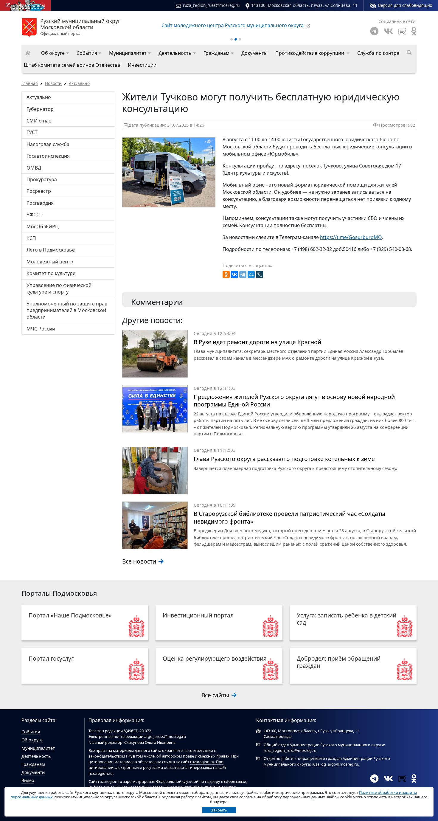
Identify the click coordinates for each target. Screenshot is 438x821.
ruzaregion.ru (202, 761)
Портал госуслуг (51, 658)
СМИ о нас (39, 120)
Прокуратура (42, 179)
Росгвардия (40, 203)
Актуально (79, 83)
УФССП (35, 214)
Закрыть (219, 810)
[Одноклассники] (226, 274)
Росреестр (39, 191)
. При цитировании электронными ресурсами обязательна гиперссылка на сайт (157, 764)
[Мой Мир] (251, 274)
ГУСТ (32, 132)
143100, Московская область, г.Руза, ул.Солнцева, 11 (304, 5)
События (30, 732)
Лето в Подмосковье (51, 249)
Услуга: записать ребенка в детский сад (346, 618)
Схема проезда (277, 736)
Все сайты (216, 695)
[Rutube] (402, 31)
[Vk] (388, 31)
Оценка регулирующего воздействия (215, 658)
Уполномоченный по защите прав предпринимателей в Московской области (67, 310)
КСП (31, 238)
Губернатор (40, 109)
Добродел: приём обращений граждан (338, 662)
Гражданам (33, 764)
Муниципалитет (38, 748)
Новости (53, 83)
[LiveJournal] (259, 274)
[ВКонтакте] (234, 274)
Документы (33, 772)
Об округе (32, 740)
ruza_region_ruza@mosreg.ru (211, 5)
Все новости (140, 561)
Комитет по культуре (51, 273)
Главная (29, 83)
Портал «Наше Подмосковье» (70, 615)
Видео (27, 780)
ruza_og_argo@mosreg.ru (335, 764)
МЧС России (41, 328)
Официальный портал (80, 27)
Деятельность (36, 756)
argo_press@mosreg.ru (165, 736)
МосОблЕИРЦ (43, 226)
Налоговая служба (48, 144)
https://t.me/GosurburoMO (351, 237)
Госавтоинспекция (48, 156)
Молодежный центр (50, 261)
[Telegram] (374, 31)
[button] (55, 53)
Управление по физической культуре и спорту (59, 288)
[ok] (414, 31)
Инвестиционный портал (198, 615)
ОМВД (34, 167)
